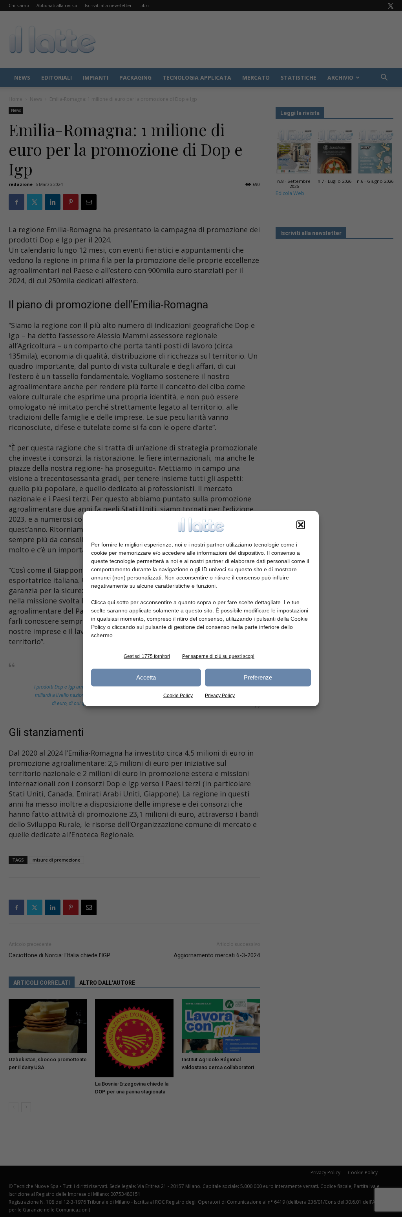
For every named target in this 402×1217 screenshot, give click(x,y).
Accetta (146, 677)
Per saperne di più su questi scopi (218, 656)
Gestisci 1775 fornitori (147, 656)
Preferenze (258, 677)
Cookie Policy (178, 695)
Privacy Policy (220, 695)
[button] (301, 524)
